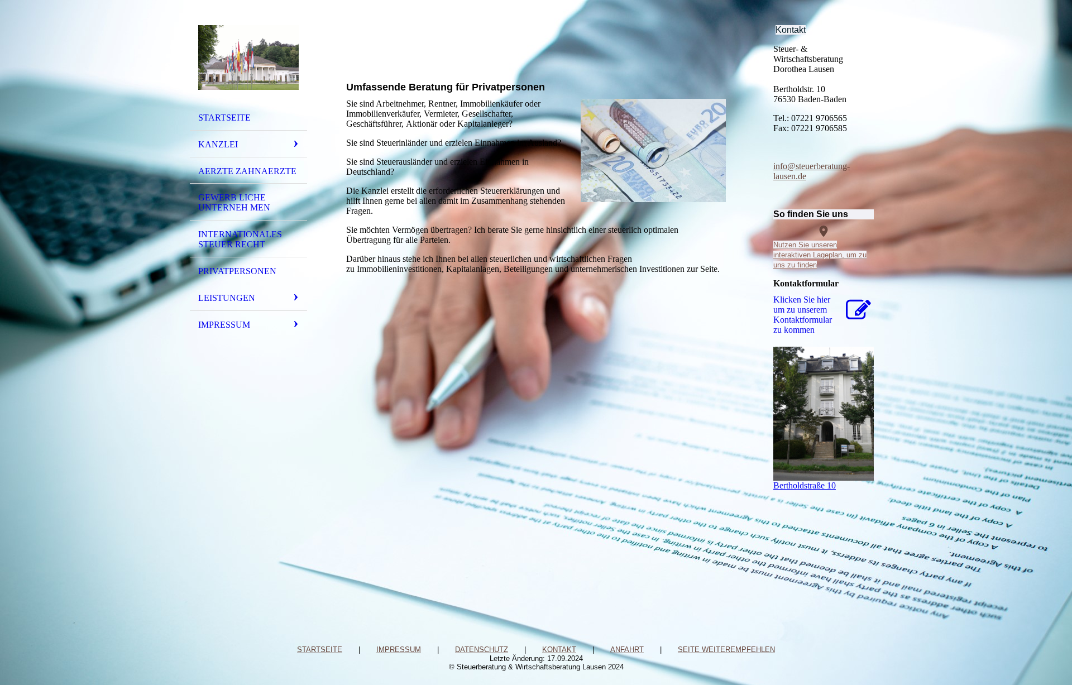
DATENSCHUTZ (481, 649)
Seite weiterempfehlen (726, 649)
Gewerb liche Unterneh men (234, 202)
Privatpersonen (237, 271)
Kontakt (559, 649)
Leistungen (226, 298)
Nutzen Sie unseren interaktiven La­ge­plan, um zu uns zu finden (820, 255)
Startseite (224, 117)
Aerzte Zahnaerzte (247, 171)
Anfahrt (627, 649)
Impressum (224, 324)
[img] (248, 57)
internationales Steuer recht (240, 239)
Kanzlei (218, 144)
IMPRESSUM (398, 649)
